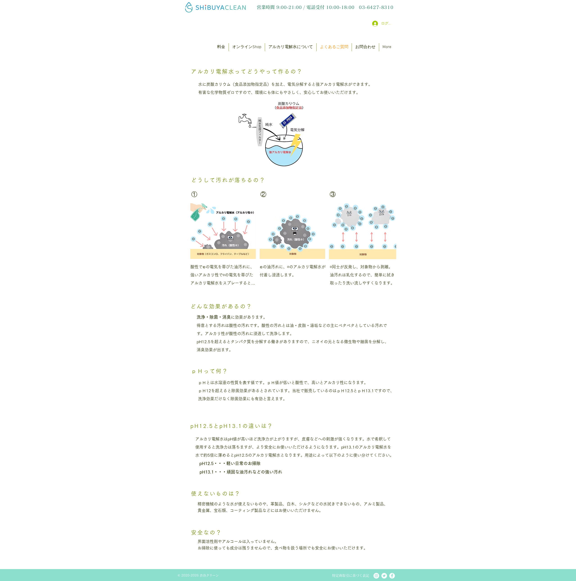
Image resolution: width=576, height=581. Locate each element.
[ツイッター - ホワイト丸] (384, 576)
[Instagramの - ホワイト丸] (376, 576)
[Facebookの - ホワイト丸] (392, 576)
